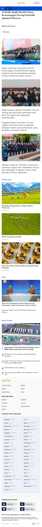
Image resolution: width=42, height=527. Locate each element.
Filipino (9, 453)
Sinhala (28, 459)
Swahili (29, 466)
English (4, 399)
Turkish (28, 476)
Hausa (8, 466)
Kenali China (6, 179)
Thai (27, 473)
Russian (29, 453)
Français (4, 403)
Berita (23, 385)
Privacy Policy (5, 523)
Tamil (27, 469)
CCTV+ (4, 409)
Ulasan (4, 389)
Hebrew (8, 469)
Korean (9, 489)
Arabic (8, 423)
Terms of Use (15, 523)
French (9, 456)
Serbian (28, 456)
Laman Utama (6, 385)
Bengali (8, 429)
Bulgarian (10, 433)
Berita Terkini (7, 320)
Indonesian (12, 479)
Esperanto (10, 449)
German (9, 459)
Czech (8, 443)
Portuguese (30, 443)
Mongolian (29, 426)
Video (4, 277)
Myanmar (31, 429)
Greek (9, 463)
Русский (4, 406)
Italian (8, 483)
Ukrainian (30, 479)
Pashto (28, 446)
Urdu (27, 483)
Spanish (29, 463)
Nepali (28, 433)
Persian (28, 436)
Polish (28, 439)
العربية (23, 403)
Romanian (29, 449)
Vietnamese (30, 486)
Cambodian (9, 436)
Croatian (9, 439)
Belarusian (11, 426)
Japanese (9, 486)
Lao (26, 419)
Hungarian (10, 476)
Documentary (25, 406)
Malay (30, 423)
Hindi (7, 473)
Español (23, 399)
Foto (22, 392)
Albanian (9, 419)
